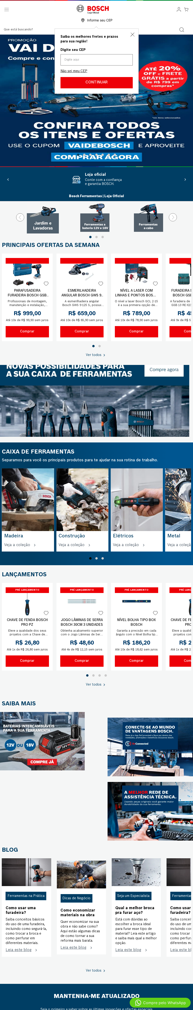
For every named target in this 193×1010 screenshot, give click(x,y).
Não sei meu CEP (73, 71)
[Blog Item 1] (26, 904)
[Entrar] (179, 9)
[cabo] (150, 217)
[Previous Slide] (8, 179)
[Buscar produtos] (182, 30)
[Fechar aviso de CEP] (132, 35)
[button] (78, 155)
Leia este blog (19, 982)
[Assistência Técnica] (150, 843)
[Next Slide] (185, 179)
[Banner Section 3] (42, 773)
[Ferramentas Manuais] (94, 401)
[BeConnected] (150, 778)
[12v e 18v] (96, 217)
